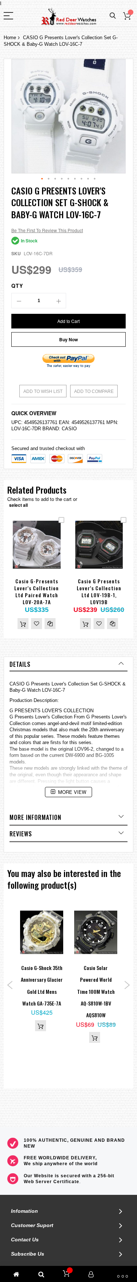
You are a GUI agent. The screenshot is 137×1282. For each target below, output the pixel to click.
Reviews (20, 833)
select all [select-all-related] (18, 505)
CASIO (69, 428)
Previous (10, 985)
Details (20, 664)
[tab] (68, 664)
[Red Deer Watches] (68, 17)
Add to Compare (94, 391)
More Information (35, 817)
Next (127, 985)
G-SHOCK (110, 684)
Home (10, 37)
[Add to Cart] (23, 623)
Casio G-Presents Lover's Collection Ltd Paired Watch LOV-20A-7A (36, 591)
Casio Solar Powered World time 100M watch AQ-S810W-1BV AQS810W (96, 991)
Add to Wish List (42, 391)
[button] (42, 179)
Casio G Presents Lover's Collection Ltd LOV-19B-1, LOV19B (99, 591)
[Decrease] (19, 300)
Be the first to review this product (47, 230)
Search (112, 16)
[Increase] (58, 300)
